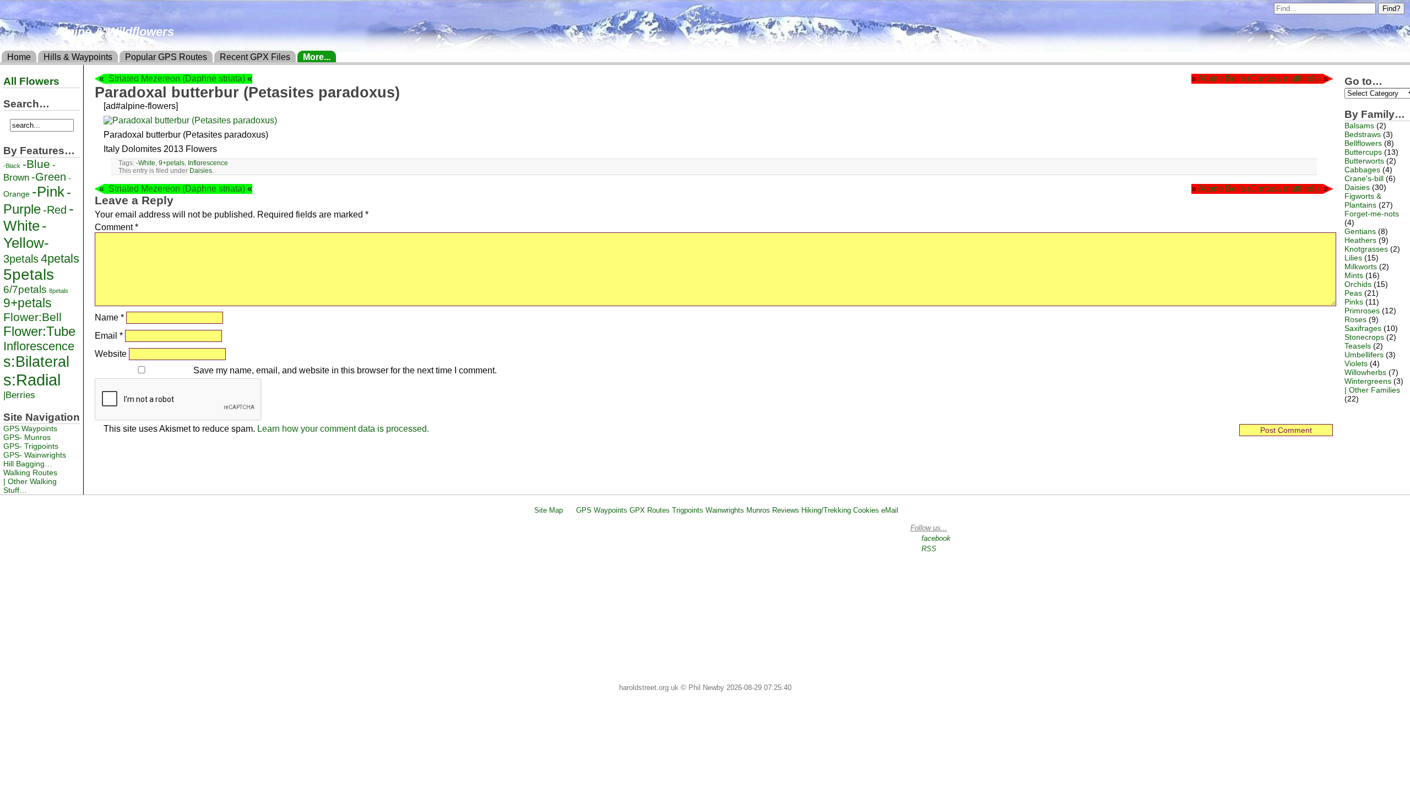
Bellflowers (1363, 143)
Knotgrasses (1366, 249)
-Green (48, 177)
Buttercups (1363, 152)
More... (316, 57)
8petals (58, 290)
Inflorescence (208, 163)
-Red (55, 210)
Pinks (1353, 301)
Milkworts (1360, 266)
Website (111, 354)
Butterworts (1364, 160)
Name (109, 317)
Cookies (866, 510)
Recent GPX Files (255, 57)
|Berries (19, 394)
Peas (1353, 293)
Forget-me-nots (1371, 213)
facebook (936, 538)
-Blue (36, 163)
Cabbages (1362, 169)
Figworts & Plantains (1362, 200)
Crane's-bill (1364, 178)
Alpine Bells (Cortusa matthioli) (1258, 78)
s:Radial (32, 380)
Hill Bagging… (27, 463)
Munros (758, 510)
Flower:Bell (32, 317)
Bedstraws (1362, 134)
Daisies (200, 171)
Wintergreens (1367, 381)
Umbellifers (1364, 354)
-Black (11, 165)
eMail (889, 510)
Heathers (1360, 240)
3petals (21, 259)
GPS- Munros (27, 437)
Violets (1356, 363)
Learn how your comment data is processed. (343, 428)
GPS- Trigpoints (30, 446)
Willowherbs (1365, 372)
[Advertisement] (709, 601)
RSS (928, 549)
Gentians (1360, 231)
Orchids (1357, 284)
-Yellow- (26, 234)
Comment (116, 227)
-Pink (48, 191)
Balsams (1359, 125)
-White (145, 163)
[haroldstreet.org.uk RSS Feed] (569, 510)
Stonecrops (1364, 337)
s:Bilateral (36, 362)
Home (19, 57)
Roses (1355, 319)
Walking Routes (30, 472)
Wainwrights (725, 510)
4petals (60, 258)
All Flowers (31, 81)
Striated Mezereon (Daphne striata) (177, 78)
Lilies (1353, 257)
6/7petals (25, 289)
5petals (28, 274)
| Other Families (1372, 389)
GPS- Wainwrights (34, 454)
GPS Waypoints (30, 428)
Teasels (1357, 345)
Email (109, 335)
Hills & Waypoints (78, 57)
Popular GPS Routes (166, 57)
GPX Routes (650, 510)
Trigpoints (687, 510)
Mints (1353, 275)
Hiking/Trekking (826, 510)
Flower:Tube (39, 331)
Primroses (1362, 310)
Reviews (785, 510)
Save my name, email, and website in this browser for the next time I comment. (345, 370)
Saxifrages (1362, 328)
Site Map (548, 510)
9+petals (172, 163)
